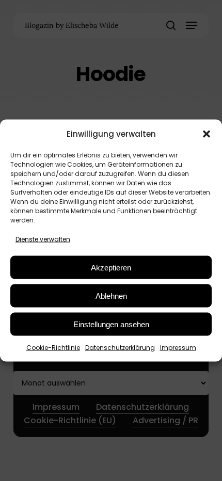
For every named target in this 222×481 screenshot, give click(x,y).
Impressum (178, 347)
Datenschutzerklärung (120, 347)
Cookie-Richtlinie (53, 347)
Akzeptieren (111, 267)
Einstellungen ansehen (111, 323)
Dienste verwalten (42, 239)
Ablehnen (111, 295)
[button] (206, 134)
